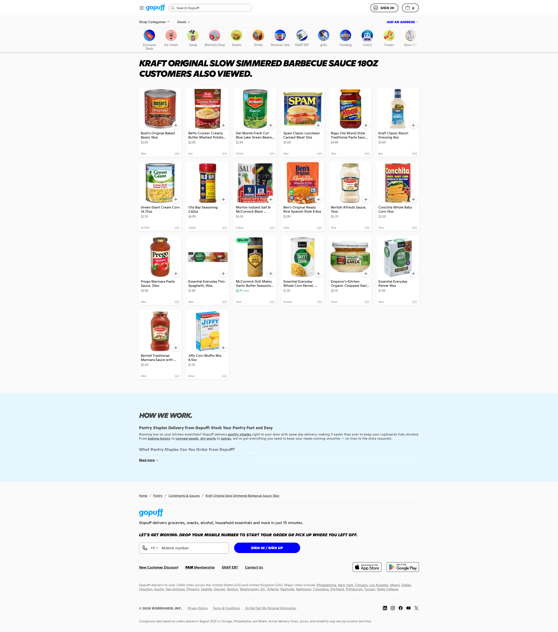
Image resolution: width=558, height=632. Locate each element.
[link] (155, 8)
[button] (410, 7)
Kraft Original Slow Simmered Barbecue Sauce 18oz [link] (242, 495)
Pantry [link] (158, 495)
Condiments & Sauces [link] (184, 495)
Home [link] (143, 495)
